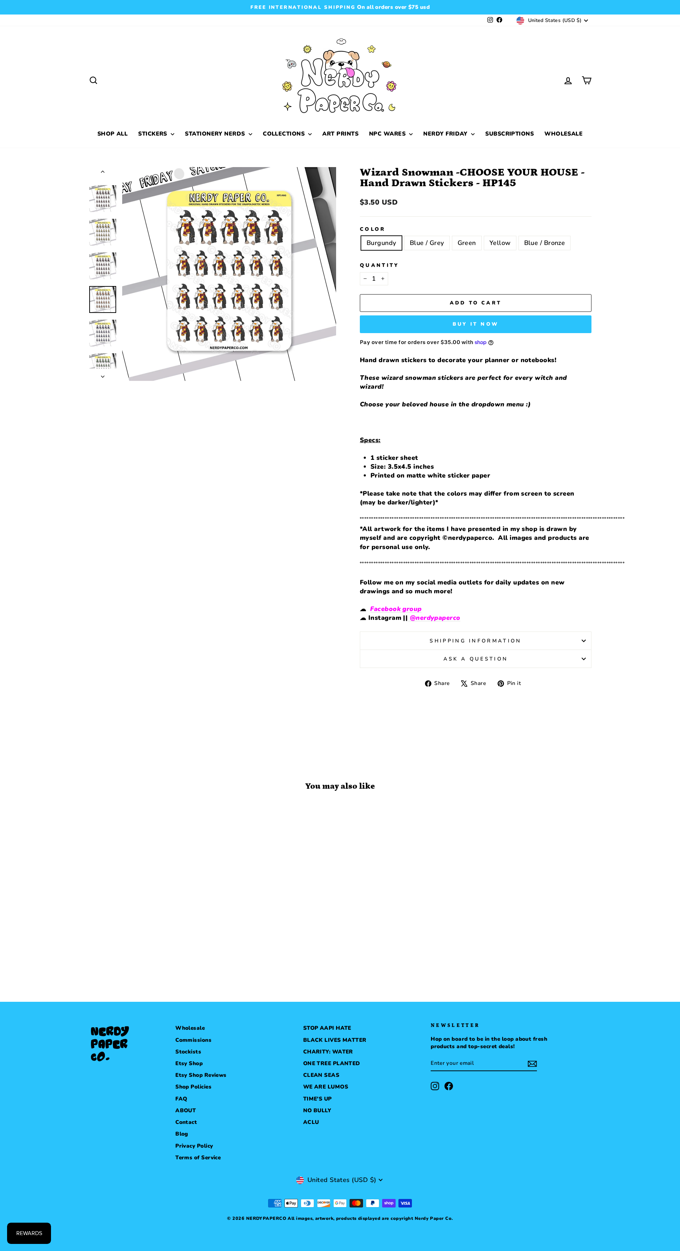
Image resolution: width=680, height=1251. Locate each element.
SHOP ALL (112, 134)
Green (467, 243)
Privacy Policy (194, 1145)
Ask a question (475, 658)
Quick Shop (149, 919)
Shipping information (475, 640)
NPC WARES (388, 134)
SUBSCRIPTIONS (509, 134)
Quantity (379, 265)
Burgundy (381, 243)
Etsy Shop (189, 1063)
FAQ (181, 1098)
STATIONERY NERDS (216, 134)
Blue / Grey (427, 243)
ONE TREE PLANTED (331, 1063)
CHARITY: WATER (328, 1051)
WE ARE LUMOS (325, 1086)
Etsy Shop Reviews (201, 1075)
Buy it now (476, 324)
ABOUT (185, 1110)
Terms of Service (198, 1157)
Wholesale (190, 1028)
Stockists (188, 1051)
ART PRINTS (340, 134)
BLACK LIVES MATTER (335, 1040)
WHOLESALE (563, 134)
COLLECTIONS (284, 134)
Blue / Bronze (544, 243)
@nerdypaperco (434, 617)
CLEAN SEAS (321, 1075)
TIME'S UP (317, 1098)
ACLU (311, 1122)
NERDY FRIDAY (446, 134)
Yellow (500, 243)
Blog (181, 1133)
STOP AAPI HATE (327, 1028)
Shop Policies (193, 1086)
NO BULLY (317, 1110)
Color (373, 229)
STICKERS (153, 134)
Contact (186, 1122)
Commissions (193, 1040)
